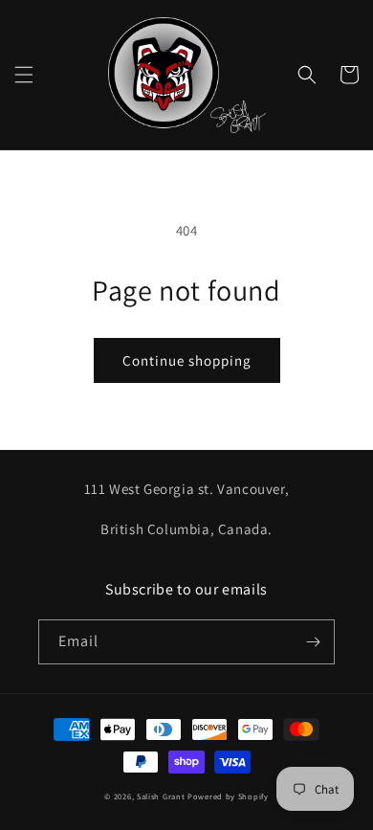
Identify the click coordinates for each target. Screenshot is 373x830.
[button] (24, 75)
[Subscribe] (313, 641)
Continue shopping (187, 360)
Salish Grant (161, 796)
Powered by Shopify (228, 796)
